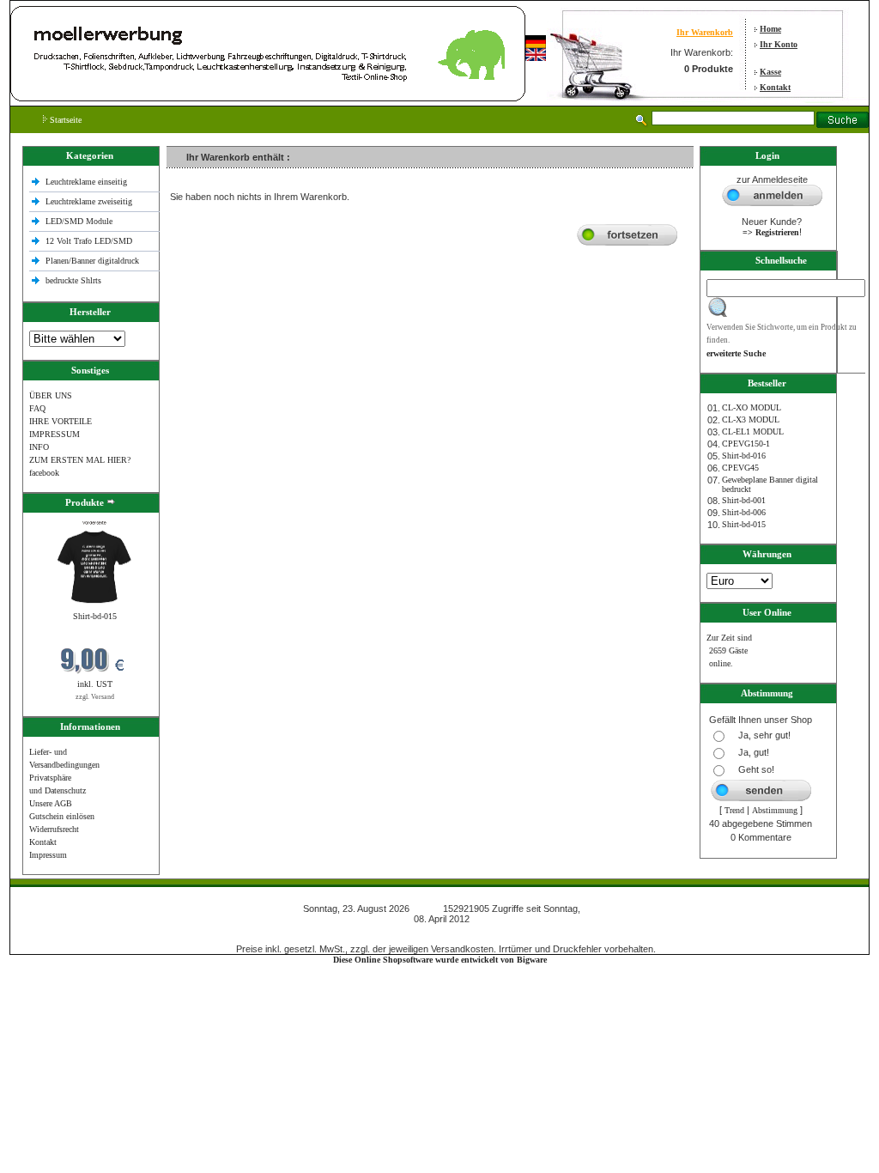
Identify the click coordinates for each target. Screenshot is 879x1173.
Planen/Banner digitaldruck (92, 260)
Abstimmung (774, 810)
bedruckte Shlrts (73, 280)
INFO (39, 447)
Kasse (770, 71)
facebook (44, 472)
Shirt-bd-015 (95, 616)
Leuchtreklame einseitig (87, 181)
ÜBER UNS (50, 395)
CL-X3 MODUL (750, 419)
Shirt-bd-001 (744, 500)
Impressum (48, 855)
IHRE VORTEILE (60, 421)
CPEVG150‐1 (746, 443)
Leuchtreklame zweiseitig (90, 201)
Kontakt (775, 87)
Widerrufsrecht (54, 829)
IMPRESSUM (54, 434)
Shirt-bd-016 (744, 455)
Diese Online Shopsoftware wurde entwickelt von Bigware (440, 959)
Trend (734, 810)
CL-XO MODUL (751, 407)
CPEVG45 (740, 467)
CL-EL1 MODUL (753, 431)
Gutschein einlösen (61, 816)
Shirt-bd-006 (744, 512)
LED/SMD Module (78, 221)
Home (770, 28)
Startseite (64, 120)
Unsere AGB (50, 803)
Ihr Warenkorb (704, 32)
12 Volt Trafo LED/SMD (88, 241)
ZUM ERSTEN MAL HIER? (79, 460)
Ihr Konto (778, 44)
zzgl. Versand (95, 697)
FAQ (37, 408)
